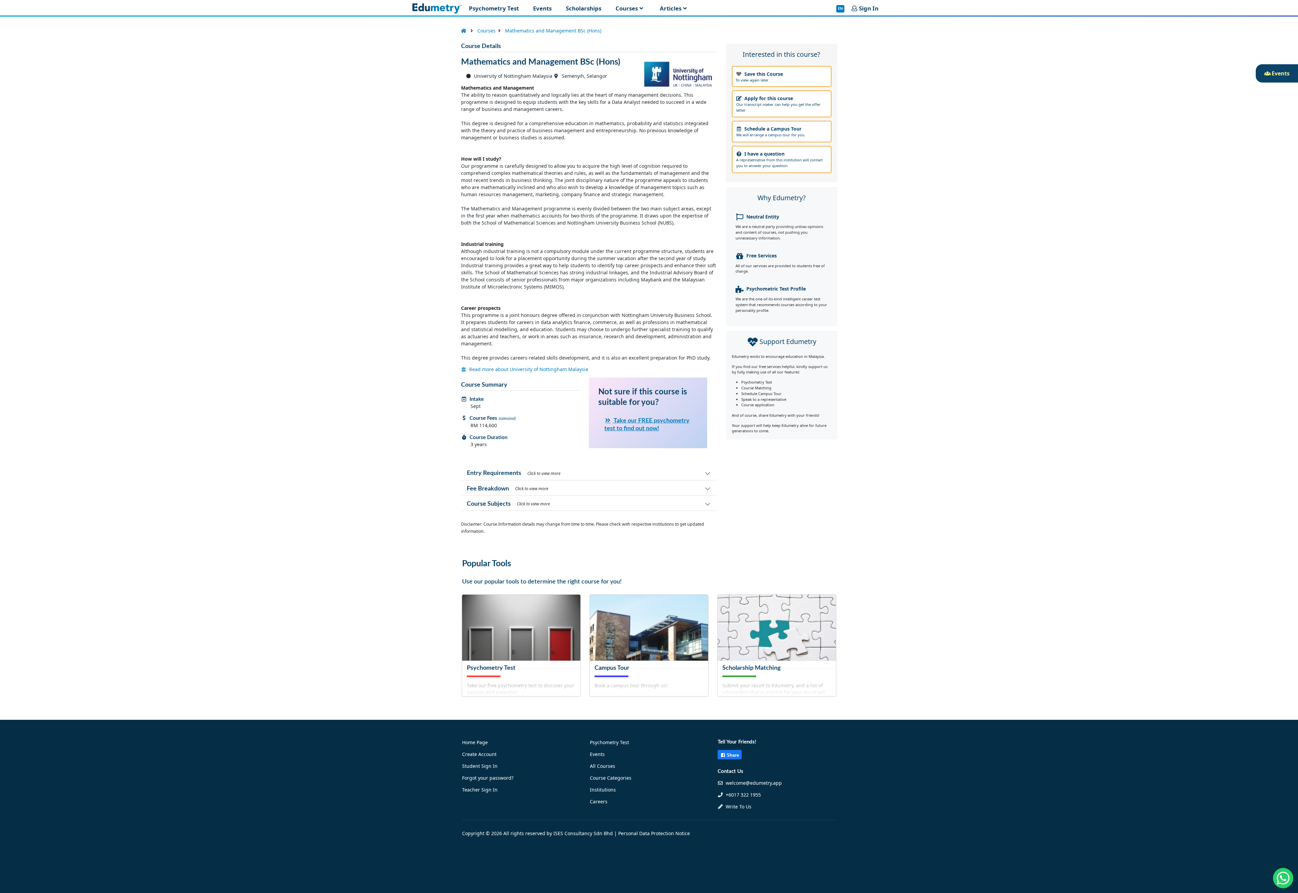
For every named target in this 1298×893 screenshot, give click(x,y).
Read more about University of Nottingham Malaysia (528, 369)
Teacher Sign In (480, 789)
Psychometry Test (609, 742)
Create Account (479, 754)
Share (733, 755)
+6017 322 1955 (742, 795)
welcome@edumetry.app (754, 783)
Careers (598, 801)
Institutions (603, 789)
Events (597, 754)
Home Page (475, 742)
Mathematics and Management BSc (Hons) (553, 30)
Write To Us (737, 806)
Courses (486, 30)
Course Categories (610, 778)
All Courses (602, 766)
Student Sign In (480, 766)
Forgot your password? (487, 778)
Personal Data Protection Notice (654, 833)
